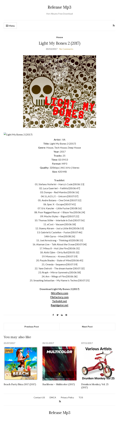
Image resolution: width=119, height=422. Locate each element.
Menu (11, 25)
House (59, 37)
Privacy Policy (67, 397)
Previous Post (31, 326)
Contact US (39, 397)
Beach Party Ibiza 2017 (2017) (20, 384)
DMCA (53, 397)
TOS (81, 397)
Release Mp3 (59, 7)
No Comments (66, 49)
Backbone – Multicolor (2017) (58, 384)
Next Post (87, 326)
